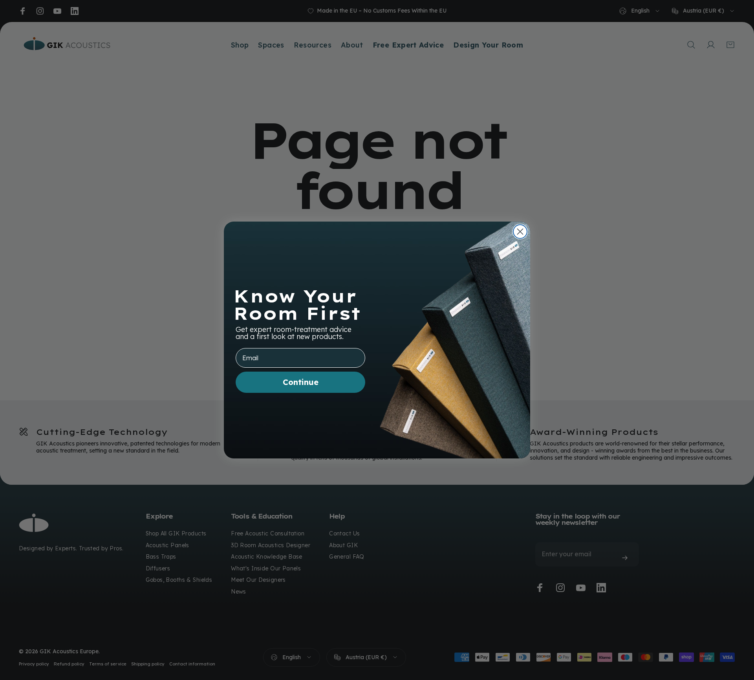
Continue (300, 382)
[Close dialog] (520, 231)
